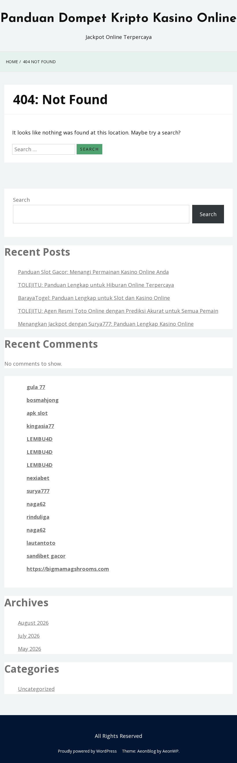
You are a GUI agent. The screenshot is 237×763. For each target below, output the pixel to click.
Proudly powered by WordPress (87, 751)
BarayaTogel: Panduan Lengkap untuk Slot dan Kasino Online (94, 297)
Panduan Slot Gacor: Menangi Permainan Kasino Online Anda (93, 271)
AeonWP (170, 751)
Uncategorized (36, 688)
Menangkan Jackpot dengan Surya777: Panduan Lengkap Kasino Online (106, 323)
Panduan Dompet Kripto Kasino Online (118, 18)
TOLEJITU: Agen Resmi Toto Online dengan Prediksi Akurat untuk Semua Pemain (118, 310)
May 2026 (29, 648)
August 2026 (33, 622)
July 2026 (29, 635)
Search (21, 199)
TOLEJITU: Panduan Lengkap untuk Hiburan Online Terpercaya (96, 284)
